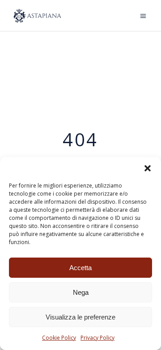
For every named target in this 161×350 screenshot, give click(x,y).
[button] (147, 168)
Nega (81, 292)
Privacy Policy (97, 337)
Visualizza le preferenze (80, 317)
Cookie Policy (59, 337)
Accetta (80, 267)
